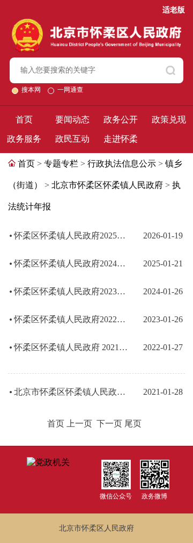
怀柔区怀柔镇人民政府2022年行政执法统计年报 (73, 319)
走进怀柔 (120, 138)
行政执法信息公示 (121, 163)
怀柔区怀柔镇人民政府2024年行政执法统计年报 (73, 263)
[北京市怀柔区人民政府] (97, 23)
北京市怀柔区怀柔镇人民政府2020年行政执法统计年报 (73, 391)
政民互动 (72, 138)
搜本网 (31, 89)
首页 (24, 119)
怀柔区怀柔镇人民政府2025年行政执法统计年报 (73, 235)
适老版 (173, 10)
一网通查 (70, 89)
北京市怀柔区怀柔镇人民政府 (107, 185)
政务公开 (120, 119)
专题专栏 (61, 163)
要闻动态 (72, 119)
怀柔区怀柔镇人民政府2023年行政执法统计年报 (73, 291)
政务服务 (24, 138)
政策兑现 (169, 119)
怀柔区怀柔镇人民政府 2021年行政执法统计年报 (73, 347)
